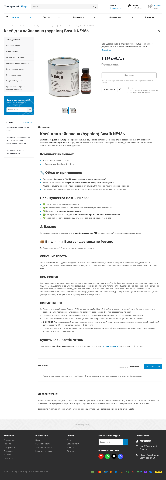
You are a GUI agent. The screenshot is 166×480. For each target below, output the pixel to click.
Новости (7, 444)
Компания (9, 435)
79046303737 (114, 6)
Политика (8, 458)
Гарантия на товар (43, 451)
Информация (41, 435)
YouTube (101, 456)
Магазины (8, 455)
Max (120, 456)
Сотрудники (9, 447)
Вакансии (8, 451)
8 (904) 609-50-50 (110, 346)
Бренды (70, 447)
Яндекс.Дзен (114, 456)
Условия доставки (43, 447)
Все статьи (27, 122)
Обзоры (70, 451)
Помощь (39, 440)
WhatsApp (107, 456)
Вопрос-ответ (73, 444)
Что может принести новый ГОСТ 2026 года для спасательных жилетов (18, 140)
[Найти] (94, 6)
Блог (69, 440)
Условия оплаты (42, 444)
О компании (9, 440)
